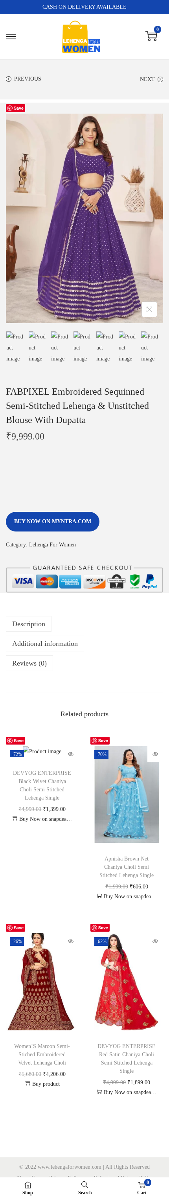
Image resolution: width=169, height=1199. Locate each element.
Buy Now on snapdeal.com (46, 819)
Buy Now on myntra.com (52, 521)
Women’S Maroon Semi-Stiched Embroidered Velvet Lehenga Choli (42, 1054)
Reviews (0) (29, 663)
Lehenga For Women (52, 545)
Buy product (46, 1084)
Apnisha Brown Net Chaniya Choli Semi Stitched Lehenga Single (126, 867)
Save (19, 108)
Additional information (45, 643)
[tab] (84, 624)
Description (28, 624)
